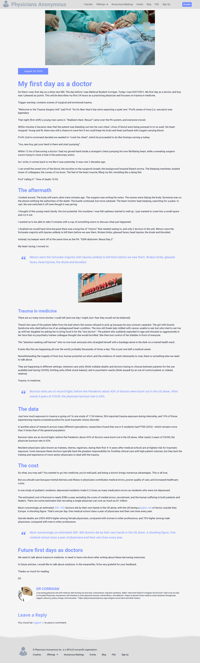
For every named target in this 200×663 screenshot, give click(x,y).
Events (140, 4)
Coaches (88, 4)
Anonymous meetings (122, 4)
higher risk (146, 507)
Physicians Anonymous (38, 4)
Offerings (100, 4)
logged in (38, 622)
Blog (149, 4)
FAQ (157, 4)
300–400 (59, 507)
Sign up (166, 4)
